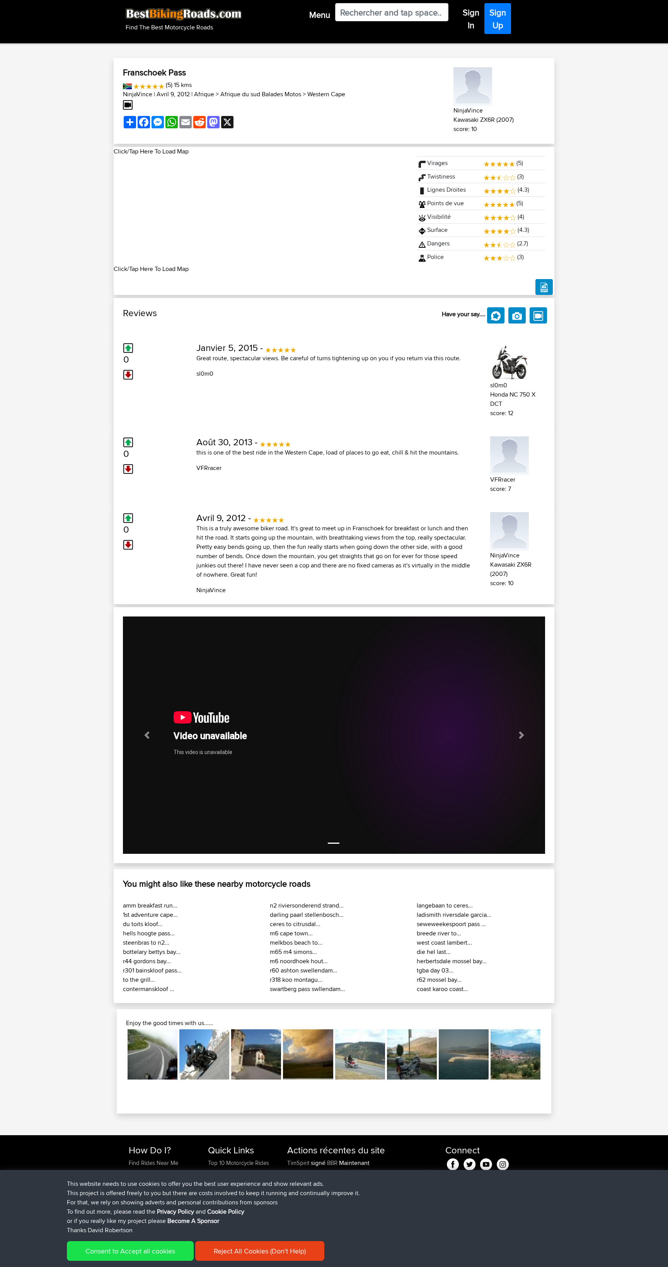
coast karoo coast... (442, 988)
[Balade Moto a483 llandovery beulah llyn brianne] (360, 1054)
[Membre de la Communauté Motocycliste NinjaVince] (472, 85)
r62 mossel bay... (439, 979)
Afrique (204, 94)
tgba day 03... (435, 970)
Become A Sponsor (193, 1220)
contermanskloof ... (148, 988)
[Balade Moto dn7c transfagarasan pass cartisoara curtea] (152, 1054)
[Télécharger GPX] (544, 287)
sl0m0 (204, 373)
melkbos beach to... (296, 942)
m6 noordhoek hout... (299, 961)
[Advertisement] (260, 210)
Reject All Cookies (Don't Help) (260, 1251)
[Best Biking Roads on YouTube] (486, 1163)
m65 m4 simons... (293, 951)
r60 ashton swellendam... (303, 970)
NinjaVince (137, 94)
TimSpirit (299, 1163)
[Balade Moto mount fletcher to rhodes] (308, 1054)
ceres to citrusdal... (295, 924)
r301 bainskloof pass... (152, 970)
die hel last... (434, 951)
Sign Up (497, 18)
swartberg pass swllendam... (307, 988)
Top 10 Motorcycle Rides (238, 1163)
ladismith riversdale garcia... (454, 914)
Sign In (471, 18)
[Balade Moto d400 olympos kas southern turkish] (464, 1054)
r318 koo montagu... (296, 979)
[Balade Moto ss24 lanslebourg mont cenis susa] (256, 1054)
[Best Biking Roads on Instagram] (502, 1163)
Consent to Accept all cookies (130, 1251)
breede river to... (439, 933)
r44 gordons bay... (147, 961)
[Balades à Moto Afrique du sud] (127, 84)
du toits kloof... (142, 924)
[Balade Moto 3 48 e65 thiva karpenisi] (515, 1054)
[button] (147, 735)
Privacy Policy (175, 1211)
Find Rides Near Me (153, 1163)
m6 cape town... (291, 933)
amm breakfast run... (150, 905)
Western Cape (326, 94)
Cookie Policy (225, 1211)
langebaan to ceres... (445, 905)
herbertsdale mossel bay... (452, 961)
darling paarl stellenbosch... (307, 914)
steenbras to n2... (146, 942)
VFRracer (209, 467)
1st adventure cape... (150, 914)
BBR (332, 1163)
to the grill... (139, 979)
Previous (116, 1054)
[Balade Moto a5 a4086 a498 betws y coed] (412, 1054)
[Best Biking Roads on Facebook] (452, 1163)
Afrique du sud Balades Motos (260, 94)
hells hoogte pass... (149, 933)
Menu (319, 15)
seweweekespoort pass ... (451, 924)
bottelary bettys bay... (152, 951)
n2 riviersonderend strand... (307, 905)
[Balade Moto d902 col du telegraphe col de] (204, 1054)
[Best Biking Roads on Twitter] (469, 1163)
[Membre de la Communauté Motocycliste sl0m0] (509, 360)
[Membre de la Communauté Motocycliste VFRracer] (509, 454)
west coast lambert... (444, 942)
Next (552, 1054)
